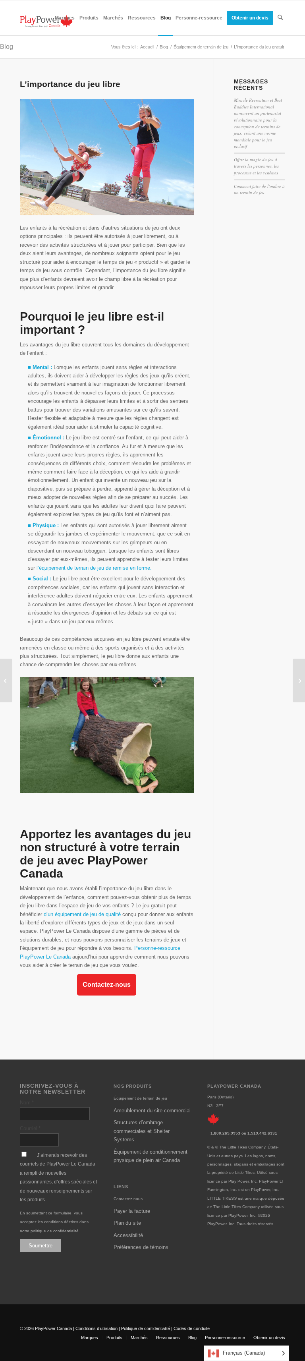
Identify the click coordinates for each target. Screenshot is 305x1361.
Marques (89, 1337)
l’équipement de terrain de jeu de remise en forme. (94, 568)
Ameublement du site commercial (152, 1111)
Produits (114, 1337)
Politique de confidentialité (145, 1328)
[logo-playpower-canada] (46, 21)
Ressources (168, 1337)
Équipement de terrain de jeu (140, 1098)
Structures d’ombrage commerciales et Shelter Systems (142, 1131)
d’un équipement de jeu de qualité (82, 914)
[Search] (280, 17)
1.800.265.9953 (225, 1133)
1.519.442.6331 (262, 1133)
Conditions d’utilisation (96, 1328)
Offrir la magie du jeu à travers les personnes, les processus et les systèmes (256, 166)
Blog (6, 46)
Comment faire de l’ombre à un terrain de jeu (259, 189)
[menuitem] (64, 17)
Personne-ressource (225, 1337)
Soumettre (40, 1246)
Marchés (139, 1337)
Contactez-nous (107, 984)
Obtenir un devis (269, 1337)
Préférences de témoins (141, 1247)
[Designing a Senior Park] (6, 680)
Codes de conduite (192, 1328)
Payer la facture (132, 1211)
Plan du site (127, 1223)
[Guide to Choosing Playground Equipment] (299, 680)
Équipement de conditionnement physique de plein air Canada (150, 1156)
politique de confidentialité (55, 1231)
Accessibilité (128, 1235)
